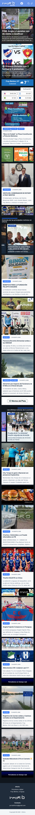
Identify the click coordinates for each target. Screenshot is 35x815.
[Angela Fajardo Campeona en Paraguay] (17, 609)
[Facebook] (21, 3)
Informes (14, 380)
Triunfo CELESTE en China (12, 578)
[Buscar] (28, 3)
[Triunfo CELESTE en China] (17, 560)
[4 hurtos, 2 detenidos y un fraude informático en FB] (17, 517)
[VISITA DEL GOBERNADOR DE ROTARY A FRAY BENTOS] (17, 175)
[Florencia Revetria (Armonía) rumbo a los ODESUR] (17, 323)
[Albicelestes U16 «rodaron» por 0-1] (17, 650)
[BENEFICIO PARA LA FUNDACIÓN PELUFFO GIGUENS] (17, 267)
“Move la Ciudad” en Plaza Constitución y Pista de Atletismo (17, 135)
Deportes (21, 128)
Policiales (6, 531)
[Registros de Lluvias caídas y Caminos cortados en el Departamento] (17, 698)
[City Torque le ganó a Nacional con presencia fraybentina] (17, 455)
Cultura (14, 128)
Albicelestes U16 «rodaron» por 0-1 (16, 668)
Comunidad (6, 128)
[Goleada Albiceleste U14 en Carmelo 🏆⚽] (17, 741)
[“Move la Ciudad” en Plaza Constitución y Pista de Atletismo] (17, 114)
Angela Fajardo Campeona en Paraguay (17, 627)
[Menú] (32, 3)
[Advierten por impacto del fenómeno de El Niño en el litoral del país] (17, 366)
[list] (17, 239)
